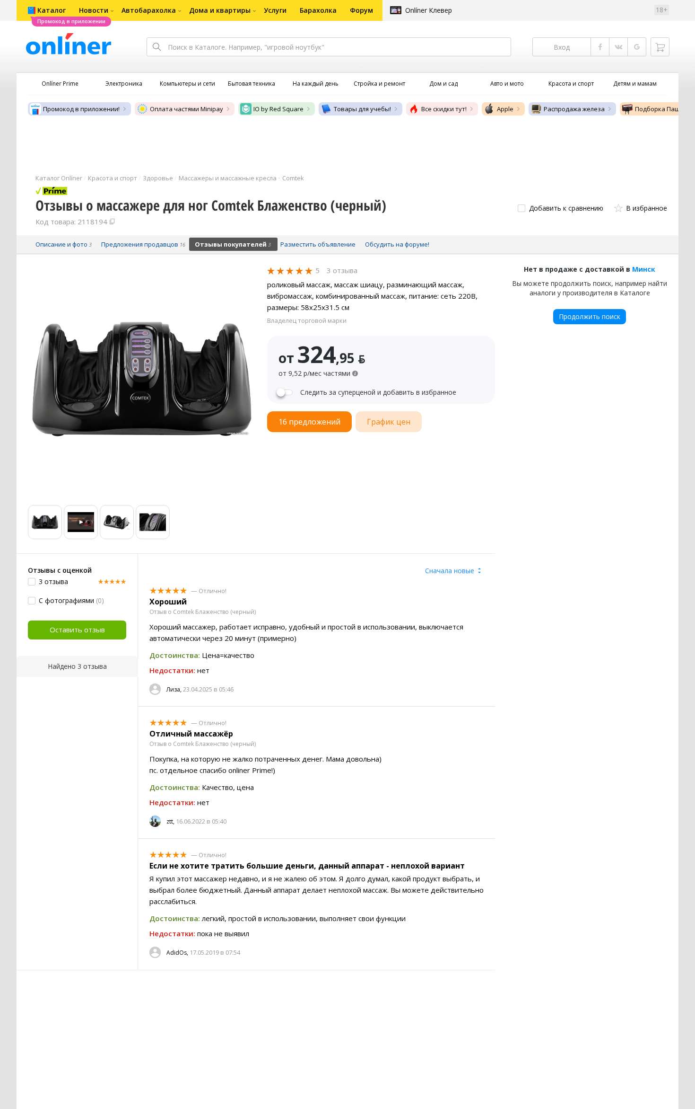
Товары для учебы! (362, 109)
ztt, (170, 821)
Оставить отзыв (77, 629)
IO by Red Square (278, 109)
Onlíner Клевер (428, 10)
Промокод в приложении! (81, 109)
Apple (505, 109)
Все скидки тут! (444, 109)
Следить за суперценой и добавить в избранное (378, 392)
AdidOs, (177, 953)
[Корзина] (660, 46)
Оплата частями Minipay (186, 109)
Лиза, (174, 689)
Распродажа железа (574, 109)
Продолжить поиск (589, 316)
